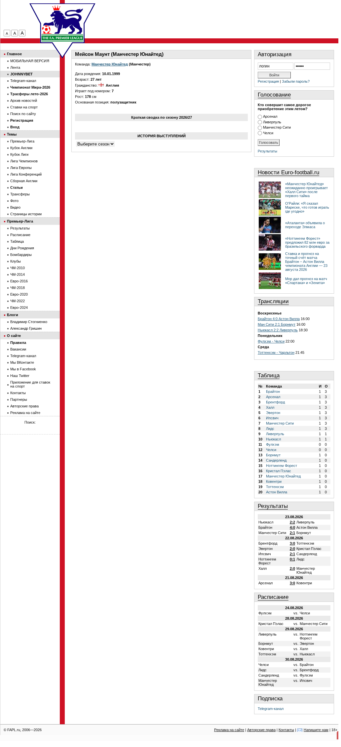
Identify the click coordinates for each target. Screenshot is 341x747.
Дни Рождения (22, 248)
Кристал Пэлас (278, 471)
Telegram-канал (271, 709)
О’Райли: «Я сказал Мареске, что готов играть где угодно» (307, 207)
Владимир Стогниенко (28, 322)
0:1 (292, 559)
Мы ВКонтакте (22, 362)
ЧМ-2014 (17, 274)
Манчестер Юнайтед (110, 64)
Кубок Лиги (19, 154)
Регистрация (268, 81)
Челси (268, 133)
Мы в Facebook (23, 369)
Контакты (18, 393)
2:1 (292, 533)
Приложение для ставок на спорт (30, 384)
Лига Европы (21, 168)
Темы (12, 134)
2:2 (292, 522)
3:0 (292, 543)
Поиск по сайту (23, 114)
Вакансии (18, 349)
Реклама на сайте (25, 413)
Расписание (273, 597)
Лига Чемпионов (24, 161)
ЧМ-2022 (17, 301)
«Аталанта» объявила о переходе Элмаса (305, 225)
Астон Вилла (276, 492)
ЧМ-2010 (17, 268)
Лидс (270, 429)
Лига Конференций (26, 174)
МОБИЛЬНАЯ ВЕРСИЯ (29, 61)
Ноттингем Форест (281, 466)
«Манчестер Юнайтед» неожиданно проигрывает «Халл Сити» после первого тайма (306, 190)
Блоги (12, 315)
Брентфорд (275, 402)
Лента (15, 67)
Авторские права (24, 406)
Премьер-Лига (22, 141)
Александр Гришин (26, 328)
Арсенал (270, 116)
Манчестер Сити (277, 127)
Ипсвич (272, 418)
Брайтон (273, 392)
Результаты (267, 151)
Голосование (274, 95)
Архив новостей (23, 101)
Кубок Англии (21, 148)
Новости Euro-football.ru (288, 172)
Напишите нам (316, 730)
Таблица (269, 375)
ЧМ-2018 (17, 288)
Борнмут (273, 455)
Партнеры (18, 399)
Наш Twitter (19, 376)
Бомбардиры (21, 255)
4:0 (292, 527)
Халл (270, 407)
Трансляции (273, 301)
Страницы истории (26, 214)
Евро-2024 (19, 308)
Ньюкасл (273, 439)
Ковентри (274, 481)
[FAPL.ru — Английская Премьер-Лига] (62, 23)
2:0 (292, 549)
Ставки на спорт (24, 107)
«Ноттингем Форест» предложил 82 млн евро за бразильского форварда (307, 242)
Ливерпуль (272, 122)
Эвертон (273, 413)
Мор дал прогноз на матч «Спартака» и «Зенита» (306, 281)
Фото (14, 201)
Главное (14, 54)
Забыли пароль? (296, 81)
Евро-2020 (19, 294)
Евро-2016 (19, 281)
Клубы (15, 261)
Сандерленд (276, 460)
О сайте (14, 336)
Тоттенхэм (275, 487)
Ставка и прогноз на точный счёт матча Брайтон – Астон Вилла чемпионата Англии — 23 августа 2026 (306, 261)
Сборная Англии (23, 181)
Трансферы (20, 194)
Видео (15, 207)
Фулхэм (272, 444)
